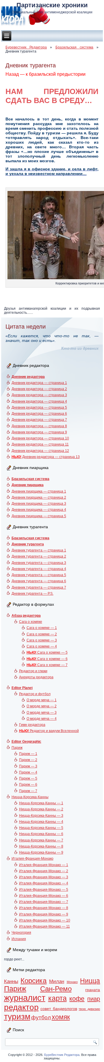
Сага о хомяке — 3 (42, 640)
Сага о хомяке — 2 (42, 634)
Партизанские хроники (52, 5)
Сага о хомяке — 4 (42, 646)
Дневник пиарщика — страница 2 (39, 497)
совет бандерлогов (58, 1008)
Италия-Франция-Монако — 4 (43, 883)
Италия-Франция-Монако (32, 859)
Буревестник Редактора (26, 47)
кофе (76, 998)
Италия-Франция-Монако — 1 (43, 865)
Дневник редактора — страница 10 (40, 438)
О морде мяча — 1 (42, 700)
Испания (19, 939)
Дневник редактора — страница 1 (39, 383)
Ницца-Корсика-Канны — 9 (41, 852)
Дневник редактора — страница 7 (39, 420)
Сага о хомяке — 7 (47, 665)
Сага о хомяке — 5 (47, 652)
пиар (93, 999)
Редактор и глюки (33, 671)
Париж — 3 (28, 766)
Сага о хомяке (30, 622)
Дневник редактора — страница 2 (39, 389)
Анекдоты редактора (36, 677)
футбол (41, 1017)
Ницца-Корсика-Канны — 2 (41, 809)
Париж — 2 (28, 760)
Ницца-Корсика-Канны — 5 (41, 828)
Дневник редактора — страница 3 (39, 395)
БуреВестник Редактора (61, 1054)
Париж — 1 (28, 754)
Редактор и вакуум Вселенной (49, 731)
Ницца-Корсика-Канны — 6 (41, 834)
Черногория (21, 933)
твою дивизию (89, 1009)
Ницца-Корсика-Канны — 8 (41, 846)
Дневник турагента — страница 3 (39, 563)
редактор (21, 1007)
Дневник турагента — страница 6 (39, 581)
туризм (17, 1016)
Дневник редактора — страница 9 (39, 432)
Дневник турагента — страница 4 (39, 569)
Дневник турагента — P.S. (32, 594)
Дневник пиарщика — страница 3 (39, 504)
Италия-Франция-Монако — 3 (43, 877)
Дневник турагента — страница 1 (39, 550)
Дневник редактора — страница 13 (46, 457)
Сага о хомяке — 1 (42, 628)
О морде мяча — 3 (42, 713)
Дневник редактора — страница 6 (39, 414)
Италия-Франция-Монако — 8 (43, 908)
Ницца (90, 981)
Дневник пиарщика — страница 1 (39, 491)
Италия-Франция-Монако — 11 (44, 926)
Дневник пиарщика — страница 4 (39, 510)
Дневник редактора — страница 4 (39, 401)
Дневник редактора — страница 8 (39, 426)
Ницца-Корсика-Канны (30, 797)
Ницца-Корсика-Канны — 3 (41, 816)
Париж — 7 (28, 791)
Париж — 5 (28, 778)
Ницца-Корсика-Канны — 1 (41, 803)
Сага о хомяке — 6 (47, 659)
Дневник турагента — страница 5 (39, 575)
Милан (56, 981)
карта (57, 998)
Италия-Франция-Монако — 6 (43, 896)
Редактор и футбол (35, 694)
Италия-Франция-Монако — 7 (43, 902)
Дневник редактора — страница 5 (39, 407)
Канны (11, 981)
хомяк (61, 1017)
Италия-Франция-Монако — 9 (43, 914)
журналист (24, 998)
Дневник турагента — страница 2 (39, 556)
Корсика (34, 981)
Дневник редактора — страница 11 (40, 444)
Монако (72, 982)
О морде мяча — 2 (42, 706)
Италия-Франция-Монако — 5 (43, 890)
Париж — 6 (28, 784)
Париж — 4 (28, 772)
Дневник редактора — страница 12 (40, 451)
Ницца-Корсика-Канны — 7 (41, 840)
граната (92, 989)
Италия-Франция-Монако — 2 (43, 871)
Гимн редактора (32, 725)
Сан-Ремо (56, 989)
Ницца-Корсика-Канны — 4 (41, 822)
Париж (17, 748)
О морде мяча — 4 (42, 719)
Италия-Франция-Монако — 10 (44, 920)
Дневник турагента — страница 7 (39, 587)
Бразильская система (74, 47)
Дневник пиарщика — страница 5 (39, 516)
